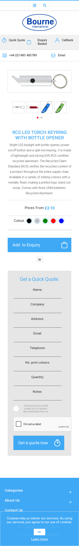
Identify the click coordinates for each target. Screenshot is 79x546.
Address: (37, 319)
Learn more (39, 539)
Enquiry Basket (42, 42)
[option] (19, 107)
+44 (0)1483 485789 (23, 55)
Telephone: (37, 348)
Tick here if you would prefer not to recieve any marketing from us (35, 408)
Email (61, 55)
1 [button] (38, 118)
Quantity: (37, 377)
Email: (37, 333)
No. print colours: (37, 362)
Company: (37, 304)
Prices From (35, 208)
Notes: (37, 392)
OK (39, 532)
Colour (19, 221)
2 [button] (41, 118)
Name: (37, 290)
